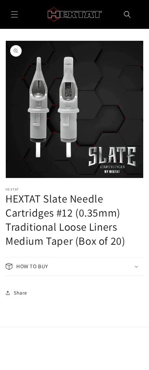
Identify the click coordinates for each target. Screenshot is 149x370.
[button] (14, 14)
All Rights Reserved (89, 363)
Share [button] (20, 293)
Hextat (63, 363)
